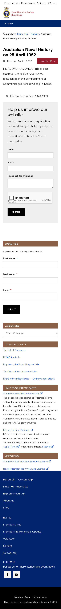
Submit (16, 212)
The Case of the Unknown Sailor (20, 371)
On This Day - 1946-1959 (34, 96)
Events (7, 517)
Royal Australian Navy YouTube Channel (24, 468)
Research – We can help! (18, 479)
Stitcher (46, 446)
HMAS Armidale (11, 357)
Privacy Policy (40, 597)
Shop (6, 507)
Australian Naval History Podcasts (21, 393)
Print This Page (48, 60)
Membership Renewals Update (22, 531)
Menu (10, 24)
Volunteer (9, 538)
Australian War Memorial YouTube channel (25, 461)
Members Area (12, 524)
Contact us (9, 552)
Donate (7, 545)
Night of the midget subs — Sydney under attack (29, 378)
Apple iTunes (10, 446)
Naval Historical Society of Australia (25, 13)
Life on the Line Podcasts (16, 429)
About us (8, 500)
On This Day (12, 96)
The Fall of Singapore (14, 349)
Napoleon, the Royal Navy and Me (21, 364)
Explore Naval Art (14, 493)
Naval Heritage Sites (15, 486)
